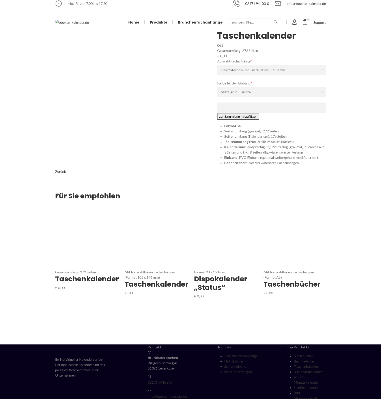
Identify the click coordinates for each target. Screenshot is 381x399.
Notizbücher (234, 361)
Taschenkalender (87, 279)
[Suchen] (275, 22)
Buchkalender (304, 361)
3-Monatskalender (308, 372)
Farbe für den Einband (234, 83)
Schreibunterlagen (238, 372)
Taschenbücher (292, 284)
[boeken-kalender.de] (72, 22)
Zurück (60, 171)
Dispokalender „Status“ (220, 283)
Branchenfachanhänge (241, 356)
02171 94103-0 (257, 3)
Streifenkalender (306, 387)
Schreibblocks (235, 366)
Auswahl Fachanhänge (234, 61)
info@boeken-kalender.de (306, 3)
